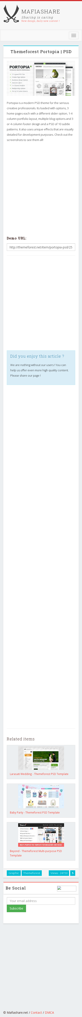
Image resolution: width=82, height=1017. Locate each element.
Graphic (14, 873)
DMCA (49, 1012)
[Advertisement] (41, 188)
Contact (36, 1012)
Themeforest (31, 873)
